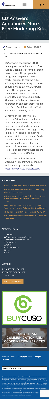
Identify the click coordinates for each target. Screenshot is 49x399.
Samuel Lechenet (13, 47)
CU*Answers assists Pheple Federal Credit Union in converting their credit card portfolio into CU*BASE (24, 199)
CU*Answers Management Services (18, 237)
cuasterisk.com (23, 53)
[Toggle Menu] (24, 4)
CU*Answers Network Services (16, 239)
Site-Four (7, 250)
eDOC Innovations (11, 247)
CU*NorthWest (10, 242)
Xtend (6, 253)
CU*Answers (11, 53)
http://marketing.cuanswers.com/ (22, 168)
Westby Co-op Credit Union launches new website (25, 185)
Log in (41, 4)
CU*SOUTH (8, 245)
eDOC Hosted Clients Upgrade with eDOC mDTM (24, 212)
